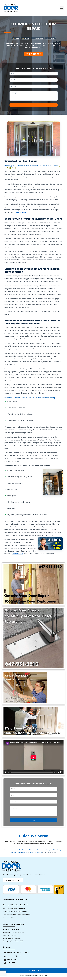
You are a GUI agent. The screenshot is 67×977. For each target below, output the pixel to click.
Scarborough (23, 850)
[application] (33, 757)
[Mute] (58, 772)
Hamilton (38, 852)
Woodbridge (57, 850)
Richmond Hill (23, 852)
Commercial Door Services (15, 899)
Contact (6, 947)
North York (14, 850)
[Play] (6, 772)
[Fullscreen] (61, 772)
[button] (62, 8)
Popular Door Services (13, 924)
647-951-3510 (21, 212)
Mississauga (41, 850)
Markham (14, 852)
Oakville (31, 852)
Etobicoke (32, 850)
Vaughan (49, 850)
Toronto (7, 850)
